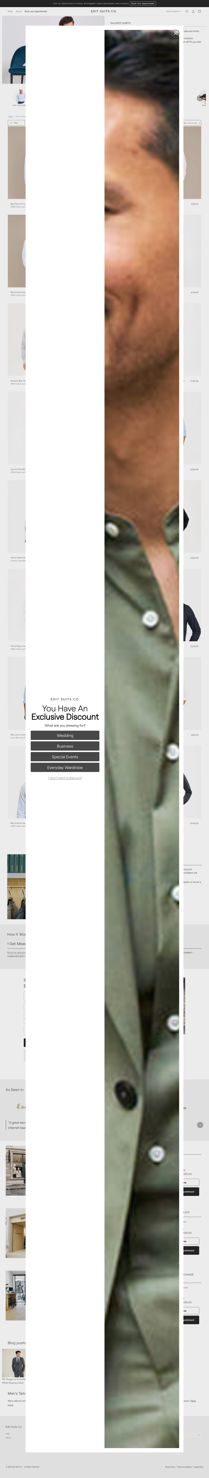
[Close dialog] (175, 33)
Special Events (65, 756)
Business (65, 745)
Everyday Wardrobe (65, 767)
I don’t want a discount (65, 778)
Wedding (65, 735)
